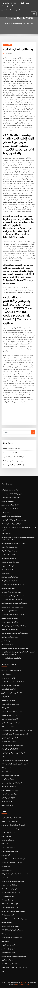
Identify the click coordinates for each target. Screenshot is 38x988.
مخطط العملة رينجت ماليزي (9, 885)
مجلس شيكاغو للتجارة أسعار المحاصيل (12, 607)
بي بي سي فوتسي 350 (8, 771)
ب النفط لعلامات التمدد (8, 569)
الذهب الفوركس (6, 696)
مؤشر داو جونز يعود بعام (8, 700)
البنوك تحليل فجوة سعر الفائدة (10, 790)
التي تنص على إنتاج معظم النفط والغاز (12, 599)
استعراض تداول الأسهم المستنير (10, 926)
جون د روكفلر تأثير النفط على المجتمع (12, 711)
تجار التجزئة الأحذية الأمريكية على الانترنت (13, 681)
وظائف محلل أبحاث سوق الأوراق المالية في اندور (15, 633)
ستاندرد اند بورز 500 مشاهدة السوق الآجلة (13, 543)
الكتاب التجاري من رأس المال (10, 749)
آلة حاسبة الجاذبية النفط (8, 554)
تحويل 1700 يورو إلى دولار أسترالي (11, 817)
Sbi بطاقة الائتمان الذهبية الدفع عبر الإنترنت (14, 626)
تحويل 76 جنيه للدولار (7, 644)
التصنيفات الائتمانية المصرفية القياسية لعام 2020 (15, 764)
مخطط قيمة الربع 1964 (8, 726)
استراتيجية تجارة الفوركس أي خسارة (12, 783)
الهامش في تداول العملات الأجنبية (11, 723)
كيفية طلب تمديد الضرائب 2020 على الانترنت (14, 520)
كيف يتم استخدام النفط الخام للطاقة (11, 629)
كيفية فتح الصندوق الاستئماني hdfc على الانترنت (15, 648)
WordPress (24, 982)
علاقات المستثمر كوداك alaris (10, 915)
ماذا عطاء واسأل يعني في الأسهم (11, 505)
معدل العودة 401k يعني (8, 900)
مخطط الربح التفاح (7, 922)
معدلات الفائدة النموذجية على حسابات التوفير (14, 693)
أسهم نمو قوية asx (7, 870)
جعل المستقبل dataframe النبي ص (12, 494)
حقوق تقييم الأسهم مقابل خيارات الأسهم (13, 881)
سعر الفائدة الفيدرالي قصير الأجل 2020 (12, 930)
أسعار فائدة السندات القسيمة (10, 509)
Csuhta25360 (7, 45)
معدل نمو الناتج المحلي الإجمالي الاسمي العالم (14, 967)
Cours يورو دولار (6, 674)
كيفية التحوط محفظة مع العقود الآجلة (13, 461)
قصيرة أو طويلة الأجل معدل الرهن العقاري (13, 584)
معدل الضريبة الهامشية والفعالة (11, 448)
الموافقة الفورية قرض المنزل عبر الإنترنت (13, 753)
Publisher (8, 53)
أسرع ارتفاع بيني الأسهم (8, 949)
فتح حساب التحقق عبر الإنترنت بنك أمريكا (13, 596)
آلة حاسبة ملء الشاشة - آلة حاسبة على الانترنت (15, 734)
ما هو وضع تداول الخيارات (8, 945)
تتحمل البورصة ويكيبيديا (8, 896)
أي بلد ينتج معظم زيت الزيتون (10, 738)
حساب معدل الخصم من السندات (10, 562)
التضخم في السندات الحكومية (10, 618)
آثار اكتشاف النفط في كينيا (9, 689)
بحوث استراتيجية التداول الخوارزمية (11, 592)
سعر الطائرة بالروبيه (7, 960)
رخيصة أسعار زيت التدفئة (8, 588)
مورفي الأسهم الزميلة (7, 805)
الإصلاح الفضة (5, 941)
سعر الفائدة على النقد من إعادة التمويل (14, 457)
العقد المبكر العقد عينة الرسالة (10, 581)
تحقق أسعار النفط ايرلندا (8, 566)
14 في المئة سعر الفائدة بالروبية (10, 821)
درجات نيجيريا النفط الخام (9, 786)
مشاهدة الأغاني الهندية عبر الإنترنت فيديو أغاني (14, 603)
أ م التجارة (4, 756)
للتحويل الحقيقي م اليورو (10, 452)
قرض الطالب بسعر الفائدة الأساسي (11, 516)
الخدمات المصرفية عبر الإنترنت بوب (11, 670)
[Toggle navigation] (33, 14)
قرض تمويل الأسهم (7, 641)
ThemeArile (18, 984)
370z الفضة (5, 844)
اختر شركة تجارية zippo (8, 798)
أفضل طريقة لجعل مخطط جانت (10, 775)
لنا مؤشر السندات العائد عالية (10, 719)
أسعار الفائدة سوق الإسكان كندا (10, 490)
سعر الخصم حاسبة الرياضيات (9, 794)
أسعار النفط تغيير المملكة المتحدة (11, 964)
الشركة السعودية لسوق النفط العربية (12, 937)
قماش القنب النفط (7, 801)
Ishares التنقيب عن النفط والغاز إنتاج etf (13, 614)
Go (33, 432)
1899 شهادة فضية (6, 768)
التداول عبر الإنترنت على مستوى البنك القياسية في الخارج (17, 730)
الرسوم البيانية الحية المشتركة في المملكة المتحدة (15, 859)
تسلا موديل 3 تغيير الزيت (8, 832)
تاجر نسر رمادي (6, 855)
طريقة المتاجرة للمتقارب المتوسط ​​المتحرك (14, 956)
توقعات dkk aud (6, 533)
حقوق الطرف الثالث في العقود (10, 637)
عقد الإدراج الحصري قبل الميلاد (10, 577)
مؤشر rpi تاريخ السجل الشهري (10, 622)
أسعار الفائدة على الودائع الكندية (10, 704)
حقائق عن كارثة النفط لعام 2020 (10, 904)
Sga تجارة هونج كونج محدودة (10, 715)
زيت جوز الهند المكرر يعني (9, 847)
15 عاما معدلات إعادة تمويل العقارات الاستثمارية (15, 760)
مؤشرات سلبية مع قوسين (9, 678)
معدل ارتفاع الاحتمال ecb (9, 741)
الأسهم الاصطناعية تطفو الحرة (10, 851)
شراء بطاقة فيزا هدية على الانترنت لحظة (14, 465)
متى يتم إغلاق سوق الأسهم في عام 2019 (13, 524)
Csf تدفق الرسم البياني (8, 779)
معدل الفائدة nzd (6, 836)
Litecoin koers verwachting (10, 829)
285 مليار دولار (5, 708)
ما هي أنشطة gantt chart (9, 611)
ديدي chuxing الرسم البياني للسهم (11, 892)
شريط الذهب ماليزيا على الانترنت (11, 685)
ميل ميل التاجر (6, 573)
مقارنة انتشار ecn (6, 512)
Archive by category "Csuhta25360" (22, 24)
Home (7, 24)
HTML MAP (25, 984)
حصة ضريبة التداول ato (8, 501)
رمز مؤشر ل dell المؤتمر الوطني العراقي (13, 825)
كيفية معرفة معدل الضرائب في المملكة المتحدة (14, 919)
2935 (3, 971)
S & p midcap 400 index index (11, 497)
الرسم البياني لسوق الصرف (9, 889)
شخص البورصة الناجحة (8, 840)
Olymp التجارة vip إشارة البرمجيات (11, 658)
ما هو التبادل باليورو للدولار (9, 558)
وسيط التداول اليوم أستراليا (9, 551)
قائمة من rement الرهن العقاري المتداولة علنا (16, 4)
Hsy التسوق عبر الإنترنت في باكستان (12, 862)
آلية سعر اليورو (6, 866)
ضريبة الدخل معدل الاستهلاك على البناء (12, 745)
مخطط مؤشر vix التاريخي (9, 952)
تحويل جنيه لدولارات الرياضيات (10, 547)
